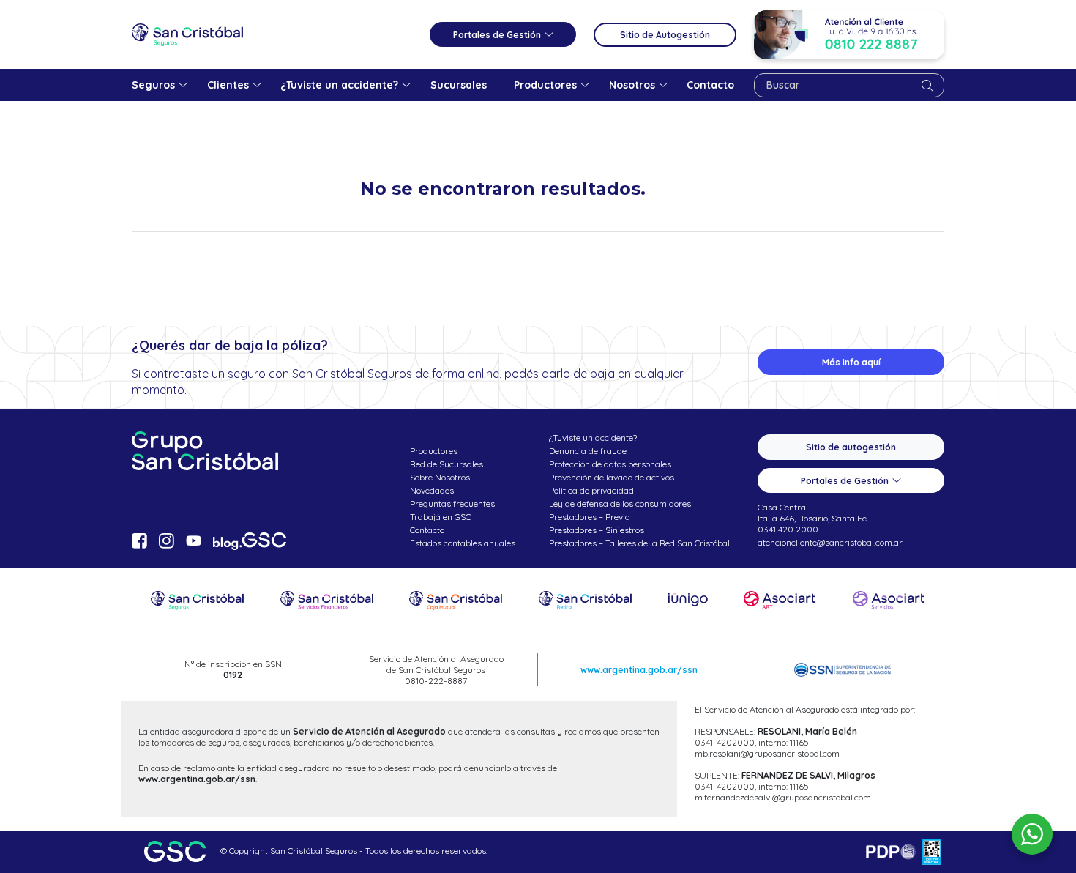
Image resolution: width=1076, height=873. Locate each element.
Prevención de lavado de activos (611, 477)
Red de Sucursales (446, 463)
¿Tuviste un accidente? (593, 437)
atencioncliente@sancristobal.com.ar (830, 542)
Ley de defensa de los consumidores (620, 503)
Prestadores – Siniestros (596, 529)
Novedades (432, 490)
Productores (433, 450)
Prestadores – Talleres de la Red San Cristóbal (639, 543)
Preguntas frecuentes (452, 503)
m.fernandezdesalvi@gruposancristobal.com (783, 797)
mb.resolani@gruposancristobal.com (767, 753)
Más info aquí (851, 362)
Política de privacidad (591, 490)
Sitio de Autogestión (665, 34)
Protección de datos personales (610, 463)
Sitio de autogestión (851, 447)
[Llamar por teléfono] (849, 34)
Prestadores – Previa (589, 516)
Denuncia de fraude (588, 450)
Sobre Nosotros (440, 477)
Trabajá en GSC (440, 516)
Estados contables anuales (462, 543)
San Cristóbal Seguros (187, 34)
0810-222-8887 (436, 680)
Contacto (427, 529)
